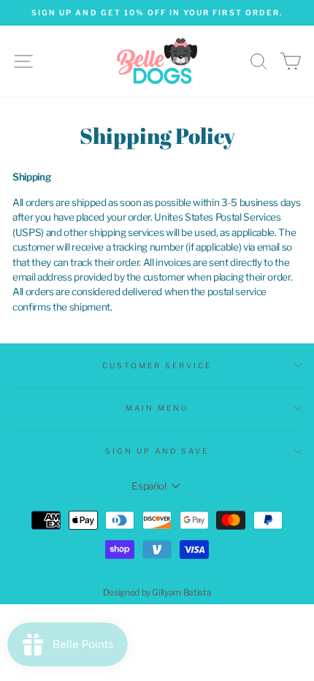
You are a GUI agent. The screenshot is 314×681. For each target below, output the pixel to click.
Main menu (157, 408)
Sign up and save (157, 451)
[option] (157, 12)
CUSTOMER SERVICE (157, 365)
